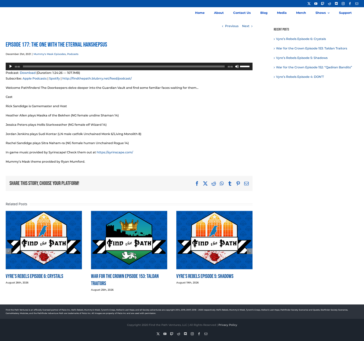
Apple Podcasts (35, 78)
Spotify (54, 78)
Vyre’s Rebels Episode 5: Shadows (204, 276)
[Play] (11, 66)
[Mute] (237, 66)
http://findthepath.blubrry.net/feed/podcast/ (97, 78)
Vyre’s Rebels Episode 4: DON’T (300, 77)
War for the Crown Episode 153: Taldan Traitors (311, 48)
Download (28, 73)
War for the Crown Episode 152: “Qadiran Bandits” (314, 67)
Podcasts (72, 53)
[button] (8, 251)
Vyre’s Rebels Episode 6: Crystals (34, 276)
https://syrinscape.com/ (115, 152)
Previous (231, 26)
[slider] (245, 66)
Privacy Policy (227, 325)
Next (245, 26)
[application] (129, 66)
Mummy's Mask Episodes (50, 53)
